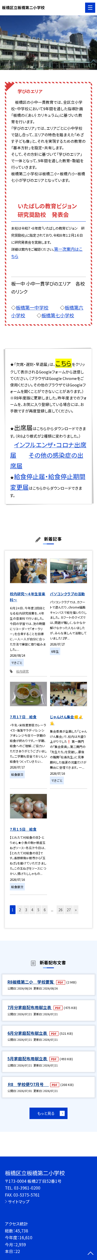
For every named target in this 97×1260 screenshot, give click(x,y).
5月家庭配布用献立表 (28, 1058)
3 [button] (26, 909)
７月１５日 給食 (23, 829)
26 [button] (60, 909)
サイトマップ (18, 1201)
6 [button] (45, 909)
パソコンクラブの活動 (67, 593)
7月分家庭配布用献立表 (30, 1007)
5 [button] (39, 909)
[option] (48, 42)
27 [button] (69, 909)
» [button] (76, 909)
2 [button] (20, 909)
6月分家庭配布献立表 (28, 1033)
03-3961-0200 (27, 1188)
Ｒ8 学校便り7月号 (28, 1084)
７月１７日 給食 (23, 716)
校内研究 (22, 671)
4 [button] (32, 909)
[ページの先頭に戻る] (90, 1254)
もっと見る (46, 1113)
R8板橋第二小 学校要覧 (31, 982)
